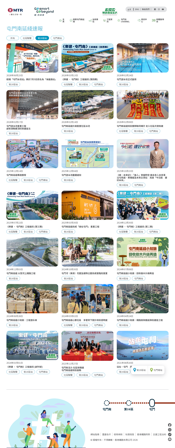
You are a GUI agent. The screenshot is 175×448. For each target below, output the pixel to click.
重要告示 (106, 434)
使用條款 (118, 434)
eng (137, 9)
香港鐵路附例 (143, 434)
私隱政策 (129, 434)
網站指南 (95, 434)
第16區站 (42, 38)
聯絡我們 (146, 9)
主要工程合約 (159, 434)
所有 (13, 38)
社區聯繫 (27, 38)
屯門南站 (57, 38)
